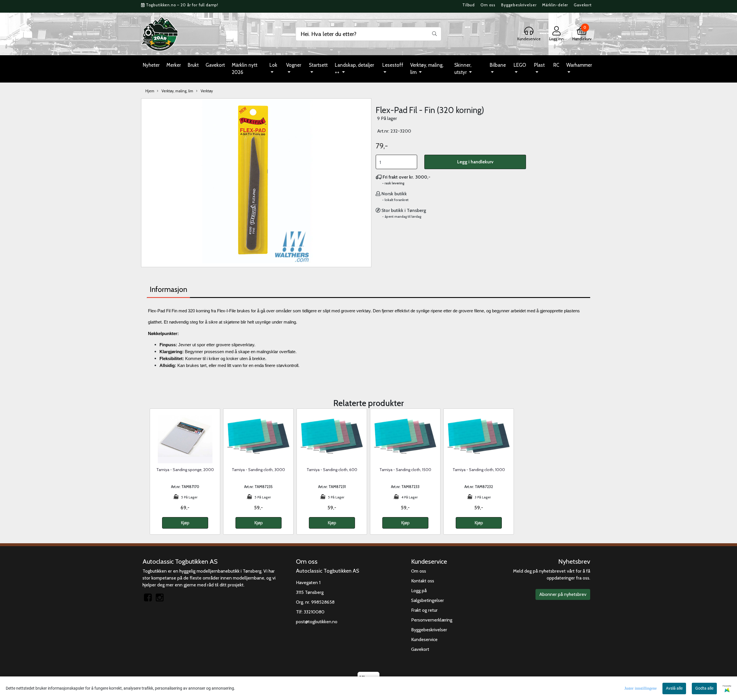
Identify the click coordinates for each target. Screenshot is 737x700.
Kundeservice (424, 639)
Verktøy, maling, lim (426, 68)
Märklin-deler (555, 5)
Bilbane (498, 65)
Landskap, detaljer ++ (354, 68)
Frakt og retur (424, 610)
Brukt (193, 65)
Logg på (419, 590)
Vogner (293, 65)
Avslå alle (674, 688)
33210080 (314, 612)
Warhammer (579, 65)
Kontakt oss (422, 581)
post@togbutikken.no (316, 621)
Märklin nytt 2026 (244, 68)
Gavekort (583, 5)
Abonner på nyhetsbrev (562, 594)
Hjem (149, 91)
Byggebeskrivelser (518, 5)
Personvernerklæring (431, 620)
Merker (173, 65)
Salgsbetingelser (427, 600)
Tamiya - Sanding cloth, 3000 (258, 469)
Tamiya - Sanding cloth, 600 (332, 469)
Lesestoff (392, 65)
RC (556, 65)
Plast (539, 65)
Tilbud (468, 5)
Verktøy (206, 91)
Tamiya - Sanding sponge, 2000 (185, 469)
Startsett (318, 65)
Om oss (487, 5)
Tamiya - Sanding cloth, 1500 (405, 469)
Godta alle (704, 688)
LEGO (520, 65)
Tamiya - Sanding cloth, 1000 (479, 469)
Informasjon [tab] (168, 289)
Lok (273, 65)
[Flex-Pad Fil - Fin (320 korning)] (256, 182)
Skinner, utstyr (462, 68)
